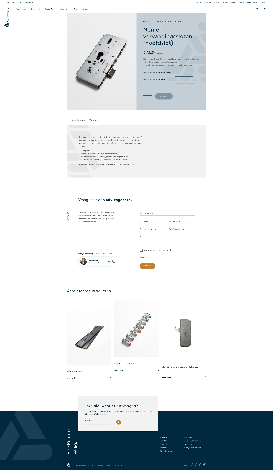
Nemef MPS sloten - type (154, 79)
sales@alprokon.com (26, 2)
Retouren (109, 465)
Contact (232, 2)
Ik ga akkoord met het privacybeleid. (158, 250)
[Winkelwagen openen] (265, 8)
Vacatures (263, 2)
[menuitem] (21, 8)
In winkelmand (163, 96)
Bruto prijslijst (118, 465)
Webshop (241, 2)
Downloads (207, 2)
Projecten (50, 8)
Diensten (35, 8)
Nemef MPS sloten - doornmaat (157, 72)
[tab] (76, 119)
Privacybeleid (100, 465)
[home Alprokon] (6, 20)
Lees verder (119, 370)
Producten (21, 8)
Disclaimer (90, 465)
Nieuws (198, 2)
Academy (64, 8)
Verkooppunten (252, 2)
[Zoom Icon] (101, 61)
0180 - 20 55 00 (12, 2)
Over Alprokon (80, 8)
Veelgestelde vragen (220, 2)
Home (145, 21)
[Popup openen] (257, 8)
